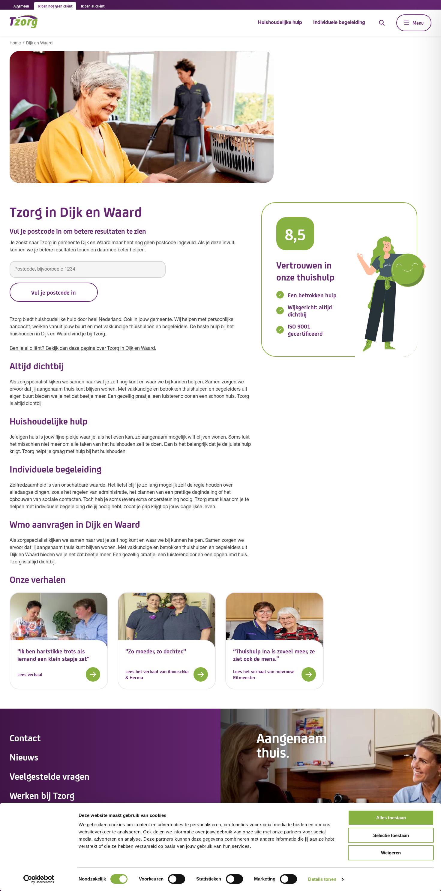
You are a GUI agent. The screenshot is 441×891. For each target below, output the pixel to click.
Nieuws (24, 756)
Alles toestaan (391, 817)
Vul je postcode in (53, 292)
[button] (58, 674)
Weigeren (391, 852)
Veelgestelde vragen (49, 775)
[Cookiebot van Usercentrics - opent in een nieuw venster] (39, 879)
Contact (25, 737)
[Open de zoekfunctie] (382, 23)
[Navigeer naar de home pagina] (24, 22)
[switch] (176, 879)
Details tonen (322, 879)
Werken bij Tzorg (42, 795)
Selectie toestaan (391, 835)
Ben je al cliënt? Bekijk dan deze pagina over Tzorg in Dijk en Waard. (83, 348)
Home (15, 43)
